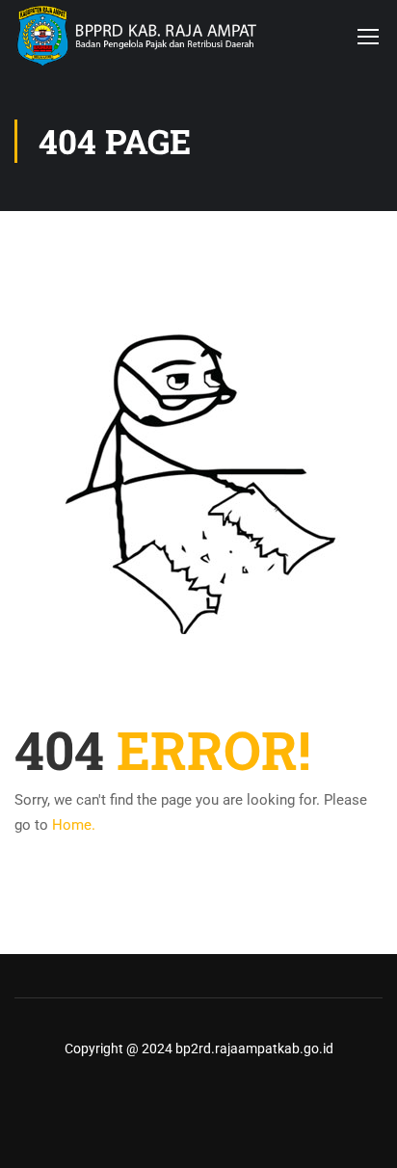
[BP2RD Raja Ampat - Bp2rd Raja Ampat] (137, 35)
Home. (73, 825)
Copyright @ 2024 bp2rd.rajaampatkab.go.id (199, 1048)
